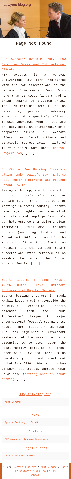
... (30, 153)
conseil (35, 475)
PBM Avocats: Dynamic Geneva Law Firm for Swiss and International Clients (34, 64)
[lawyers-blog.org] (35, 19)
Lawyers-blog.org (24, 467)
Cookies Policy (46, 471)
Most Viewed (13, 402)
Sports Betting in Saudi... (23, 422)
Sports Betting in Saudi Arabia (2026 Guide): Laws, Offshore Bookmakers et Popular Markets (34, 285)
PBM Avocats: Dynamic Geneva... (26, 439)
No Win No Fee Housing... (22, 455)
